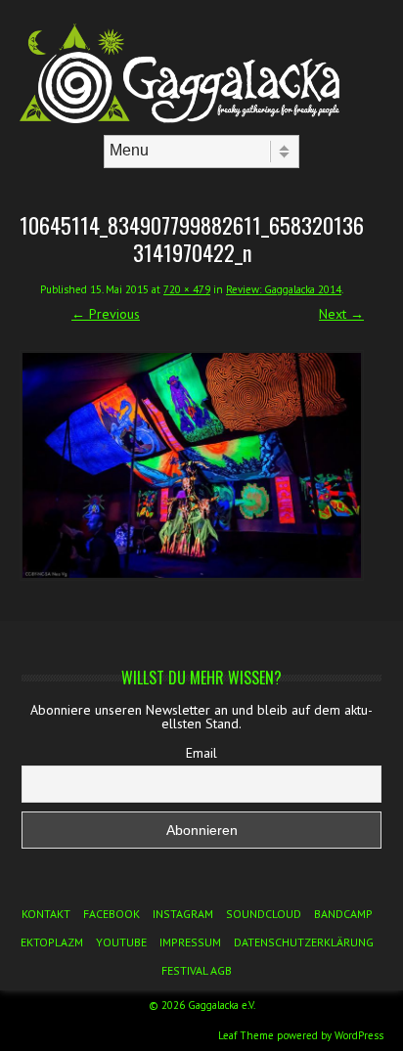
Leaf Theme (246, 1035)
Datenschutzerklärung (304, 942)
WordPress (359, 1035)
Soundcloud (263, 913)
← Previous (105, 314)
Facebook (111, 913)
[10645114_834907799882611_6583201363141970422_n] (192, 465)
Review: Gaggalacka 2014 (283, 289)
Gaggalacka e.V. (221, 1005)
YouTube (121, 942)
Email (201, 753)
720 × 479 (186, 289)
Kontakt (46, 913)
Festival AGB (196, 970)
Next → (341, 314)
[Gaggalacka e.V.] (201, 118)
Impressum (190, 942)
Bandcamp (343, 913)
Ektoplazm (52, 942)
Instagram (183, 913)
